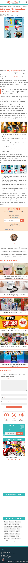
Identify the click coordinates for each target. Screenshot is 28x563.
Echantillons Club (3, 6)
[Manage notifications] (3, 560)
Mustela (6, 531)
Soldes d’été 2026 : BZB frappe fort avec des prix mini (14, 330)
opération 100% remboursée (14, 70)
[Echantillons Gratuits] (14, 3)
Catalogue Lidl (4, 551)
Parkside (12, 533)
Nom (2, 393)
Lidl (18, 529)
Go (22, 220)
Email (2, 397)
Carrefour (11, 522)
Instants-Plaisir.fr (8, 526)
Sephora (6, 536)
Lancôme (6, 529)
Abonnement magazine (14, 458)
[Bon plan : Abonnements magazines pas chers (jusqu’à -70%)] (14, 345)
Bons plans (10, 6)
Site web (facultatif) (6, 402)
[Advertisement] (14, 53)
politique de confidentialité (7, 376)
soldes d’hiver (16, 77)
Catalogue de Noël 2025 (6, 556)
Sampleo (18, 533)
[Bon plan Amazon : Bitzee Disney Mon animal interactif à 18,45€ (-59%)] (14, 363)
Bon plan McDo (4, 555)
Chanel (5, 524)
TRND (17, 536)
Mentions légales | (11, 561)
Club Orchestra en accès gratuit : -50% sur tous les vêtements (14, 313)
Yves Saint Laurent (15, 538)
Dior (10, 524)
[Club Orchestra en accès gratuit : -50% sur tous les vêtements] (14, 310)
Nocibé (17, 531)
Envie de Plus (16, 524)
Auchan (6, 522)
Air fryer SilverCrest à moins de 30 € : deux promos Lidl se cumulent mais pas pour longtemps (14, 277)
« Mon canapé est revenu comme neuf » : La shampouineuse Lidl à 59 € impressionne (14, 295)
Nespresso (12, 531)
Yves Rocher (7, 538)
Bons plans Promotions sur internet (20, 6)
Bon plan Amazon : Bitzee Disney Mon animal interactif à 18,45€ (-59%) (14, 365)
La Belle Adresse (18, 526)
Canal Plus (17, 522)
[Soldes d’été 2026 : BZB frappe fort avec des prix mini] (14, 328)
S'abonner (19, 433)
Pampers (6, 533)
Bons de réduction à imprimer (8, 553)
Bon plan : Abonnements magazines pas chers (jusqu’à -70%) (14, 347)
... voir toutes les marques (10, 541)
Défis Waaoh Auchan (6, 552)
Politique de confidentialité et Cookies (21, 561)
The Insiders (13, 529)
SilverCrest (12, 536)
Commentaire (4, 378)
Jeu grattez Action (5, 558)
